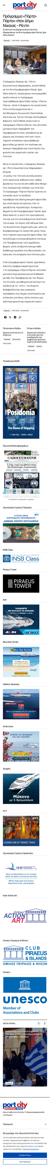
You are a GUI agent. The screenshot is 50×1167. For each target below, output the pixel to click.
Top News (7, 339)
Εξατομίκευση (25, 1162)
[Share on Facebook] (5, 317)
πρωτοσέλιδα (13, 499)
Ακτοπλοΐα (16, 339)
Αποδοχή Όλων (25, 1155)
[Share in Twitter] (10, 317)
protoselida (31, 499)
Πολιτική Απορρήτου (30, 1149)
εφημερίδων (23, 499)
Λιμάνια (39, 346)
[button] (4, 5)
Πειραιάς (7, 41)
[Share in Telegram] (15, 317)
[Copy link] (19, 317)
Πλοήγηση (8, 1124)
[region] (25, 1148)
